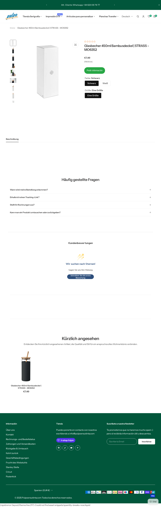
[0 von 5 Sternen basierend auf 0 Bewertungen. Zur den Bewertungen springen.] (90, 41)
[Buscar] (138, 16)
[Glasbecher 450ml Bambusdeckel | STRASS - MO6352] (26, 366)
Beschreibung (12, 139)
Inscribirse (146, 441)
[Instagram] (58, 447)
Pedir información (95, 70)
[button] (46, 5)
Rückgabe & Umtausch (17, 448)
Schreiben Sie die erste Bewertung (81, 276)
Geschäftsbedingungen (17, 458)
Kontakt (10, 434)
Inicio (12, 28)
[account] (143, 16)
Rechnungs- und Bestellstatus (20, 439)
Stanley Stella (12, 467)
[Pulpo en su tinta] (11, 16)
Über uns (10, 430)
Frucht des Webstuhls (16, 462)
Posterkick (11, 476)
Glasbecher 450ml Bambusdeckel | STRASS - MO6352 (26, 386)
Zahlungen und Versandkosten (21, 444)
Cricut (9, 472)
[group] (48, 71)
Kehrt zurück (12, 453)
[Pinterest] (77, 447)
